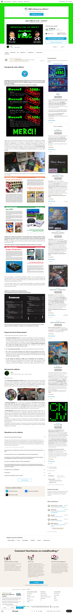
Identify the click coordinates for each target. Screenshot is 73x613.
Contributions (31, 52)
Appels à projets (43, 593)
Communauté (14, 1)
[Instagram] (36, 611)
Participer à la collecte (36, 14)
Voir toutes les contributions (52, 531)
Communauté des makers (32, 591)
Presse (55, 598)
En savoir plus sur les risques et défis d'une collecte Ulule (14, 447)
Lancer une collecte (7, 1)
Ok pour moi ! (19, 607)
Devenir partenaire (44, 595)
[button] (2, 611)
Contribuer (36, 582)
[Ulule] (20, 611)
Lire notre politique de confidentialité (7, 604)
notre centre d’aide (44, 585)
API (41, 600)
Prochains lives (29, 593)
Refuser (4, 607)
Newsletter (56, 600)
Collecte (6, 52)
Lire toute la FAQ (24, 480)
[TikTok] (34, 611)
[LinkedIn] (38, 611)
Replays (28, 601)
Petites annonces (30, 600)
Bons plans (29, 595)
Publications (23, 52)
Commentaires (39, 52)
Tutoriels (28, 598)
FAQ (18, 52)
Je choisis (12, 607)
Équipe (55, 596)
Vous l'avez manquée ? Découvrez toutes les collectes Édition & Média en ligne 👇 (56, 39)
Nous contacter (56, 595)
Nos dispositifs (43, 598)
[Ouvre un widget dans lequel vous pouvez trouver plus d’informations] (69, 611)
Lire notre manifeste (55, 606)
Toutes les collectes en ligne (56, 42)
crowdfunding (6, 566)
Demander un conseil (30, 596)
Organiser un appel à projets (46, 596)
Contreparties (12, 52)
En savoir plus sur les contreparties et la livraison (55, 484)
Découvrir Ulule (56, 593)
